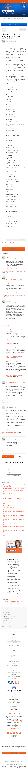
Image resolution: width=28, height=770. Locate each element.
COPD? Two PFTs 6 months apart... (11, 494)
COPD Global (14, 642)
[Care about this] (20, 29)
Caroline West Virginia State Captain (9, 271)
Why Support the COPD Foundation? (14, 665)
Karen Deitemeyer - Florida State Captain (15, 382)
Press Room (14, 640)
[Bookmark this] (23, 29)
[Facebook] (8, 733)
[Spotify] (15, 736)
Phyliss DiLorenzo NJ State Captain (9, 242)
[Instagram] (17, 733)
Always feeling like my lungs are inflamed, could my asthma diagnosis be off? (13, 499)
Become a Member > (14, 470)
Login (25, 2)
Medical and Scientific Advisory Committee (14, 673)
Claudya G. (4, 450)
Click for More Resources (12, 24)
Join (22, 2)
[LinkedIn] (14, 733)
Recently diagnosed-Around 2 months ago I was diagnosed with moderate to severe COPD (14, 490)
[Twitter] (11, 733)
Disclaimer (17, 761)
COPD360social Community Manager (11, 601)
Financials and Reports (14, 645)
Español (14, 678)
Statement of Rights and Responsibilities (14, 764)
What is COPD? (14, 659)
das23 (7, 258)
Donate (23, 6)
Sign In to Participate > (14, 476)
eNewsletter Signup (14, 753)
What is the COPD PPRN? (14, 661)
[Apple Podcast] (13, 736)
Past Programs (14, 650)
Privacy (22, 761)
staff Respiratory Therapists (14, 603)
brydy (6, 407)
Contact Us (14, 670)
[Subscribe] (25, 29)
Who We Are (14, 637)
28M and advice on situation (10, 505)
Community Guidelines (13, 762)
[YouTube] (20, 733)
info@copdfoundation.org (14, 728)
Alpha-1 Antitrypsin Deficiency (14, 676)
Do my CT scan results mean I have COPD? (13, 496)
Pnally (6, 41)
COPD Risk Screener (14, 668)
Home (2, 18)
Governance (14, 648)
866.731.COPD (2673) (16, 721)
